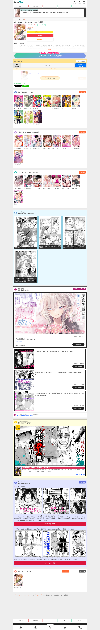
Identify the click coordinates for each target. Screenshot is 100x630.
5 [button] (51, 515)
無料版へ (40, 35)
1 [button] (41, 515)
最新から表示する (81, 61)
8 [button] (58, 515)
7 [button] (56, 515)
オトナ (79, 6)
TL (50, 6)
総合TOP (21, 6)
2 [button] (43, 515)
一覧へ (82, 92)
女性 (21, 19)
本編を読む (40, 39)
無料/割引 (35, 6)
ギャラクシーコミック (20, 595)
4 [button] (48, 515)
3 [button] (46, 515)
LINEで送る (26, 85)
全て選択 (17, 66)
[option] (28, 501)
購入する (80, 65)
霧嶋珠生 (30, 27)
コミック (16, 19)
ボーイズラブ (27, 19)
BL (64, 6)
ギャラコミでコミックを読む (51, 56)
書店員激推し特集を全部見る (28, 415)
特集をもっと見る (79, 289)
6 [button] (53, 515)
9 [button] (59, 557)
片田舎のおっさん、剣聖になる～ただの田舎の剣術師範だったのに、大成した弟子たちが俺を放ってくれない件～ (46, 529)
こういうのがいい (20, 486)
